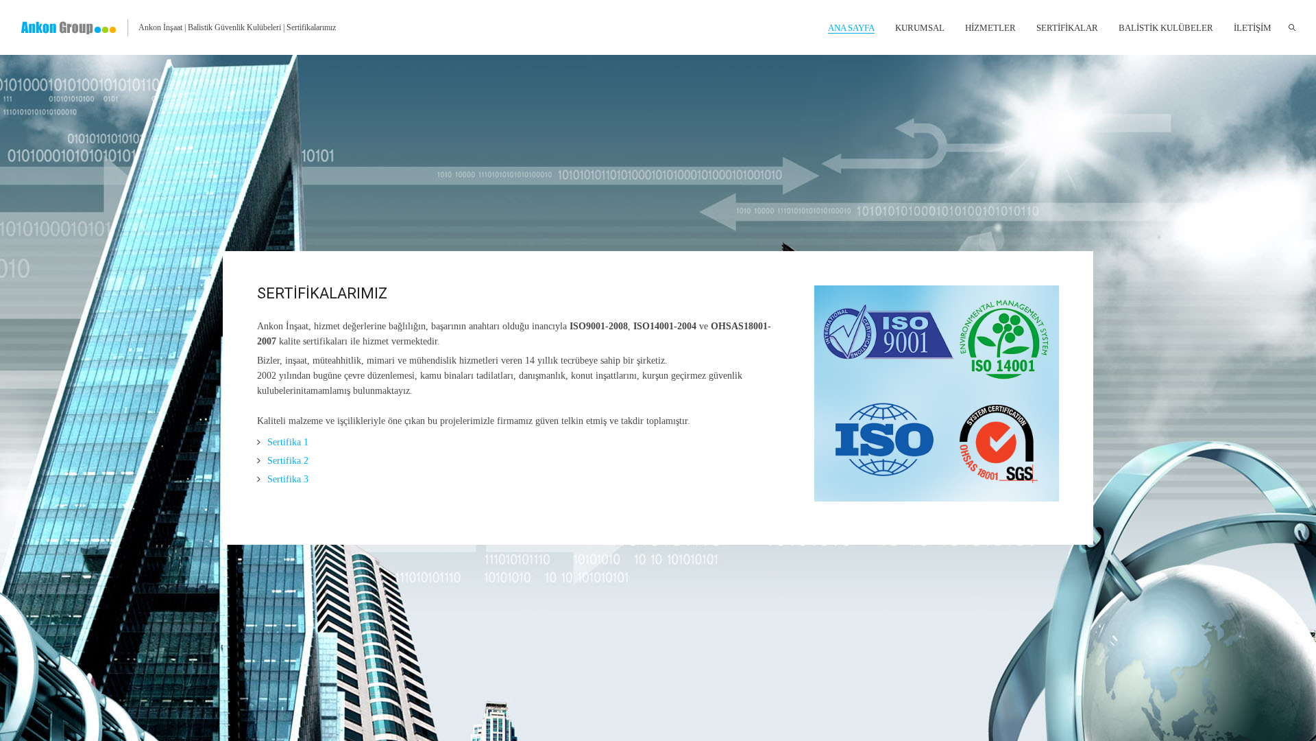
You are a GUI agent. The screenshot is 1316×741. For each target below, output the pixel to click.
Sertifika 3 (287, 479)
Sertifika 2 (287, 461)
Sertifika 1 (287, 442)
